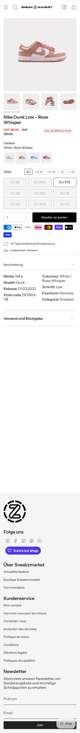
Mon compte (13, 605)
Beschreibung (13, 265)
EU (28, 172)
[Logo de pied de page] (15, 511)
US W (51, 172)
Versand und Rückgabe (23, 318)
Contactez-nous (15, 621)
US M (39, 172)
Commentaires (14, 587)
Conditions (11, 645)
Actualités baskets (16, 572)
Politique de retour (16, 637)
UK (62, 172)
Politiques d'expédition (19, 661)
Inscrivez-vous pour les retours (25, 613)
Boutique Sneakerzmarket (22, 580)
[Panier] (73, 7)
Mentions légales (15, 653)
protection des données (20, 629)
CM (71, 172)
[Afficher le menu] (5, 7)
